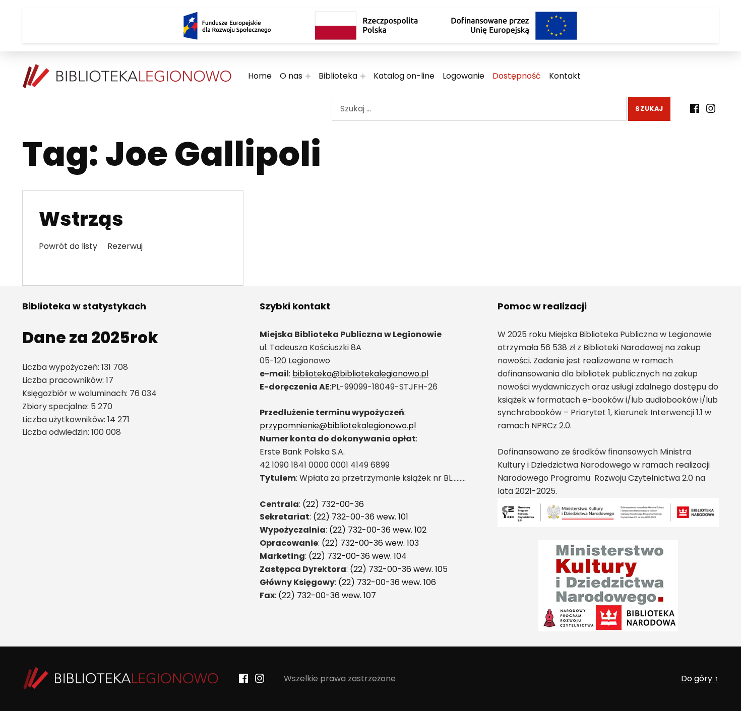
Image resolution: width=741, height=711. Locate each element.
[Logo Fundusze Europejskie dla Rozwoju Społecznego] (227, 25)
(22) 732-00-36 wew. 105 (399, 569)
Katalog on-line (404, 76)
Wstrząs (81, 219)
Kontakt (565, 76)
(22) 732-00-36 (333, 504)
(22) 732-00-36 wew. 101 (360, 517)
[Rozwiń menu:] (308, 76)
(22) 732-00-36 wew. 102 (377, 530)
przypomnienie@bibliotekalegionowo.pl (338, 425)
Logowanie (463, 76)
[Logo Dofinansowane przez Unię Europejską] (514, 25)
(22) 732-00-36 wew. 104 (357, 556)
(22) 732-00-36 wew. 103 (370, 543)
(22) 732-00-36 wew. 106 (387, 582)
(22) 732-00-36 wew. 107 (327, 595)
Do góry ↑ (699, 678)
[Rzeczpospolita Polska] (370, 25)
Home (260, 76)
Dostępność (516, 76)
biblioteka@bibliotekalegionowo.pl (360, 373)
